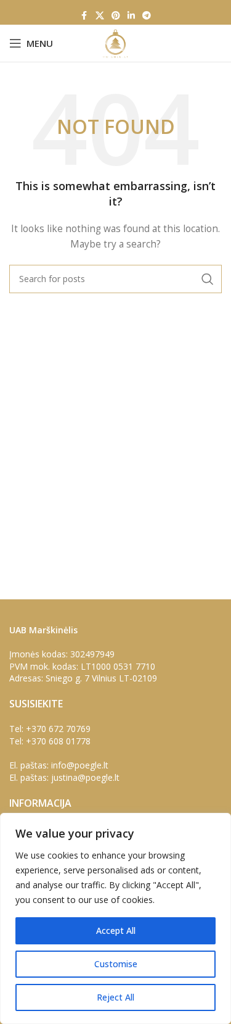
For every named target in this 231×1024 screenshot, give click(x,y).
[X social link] (100, 15)
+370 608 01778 (58, 741)
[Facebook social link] (84, 15)
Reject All (115, 997)
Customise (115, 964)
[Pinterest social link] (116, 15)
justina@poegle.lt (85, 777)
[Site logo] (115, 42)
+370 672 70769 (58, 729)
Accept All (116, 930)
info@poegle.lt (79, 765)
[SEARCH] (207, 279)
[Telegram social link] (147, 15)
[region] (115, 918)
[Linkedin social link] (131, 15)
